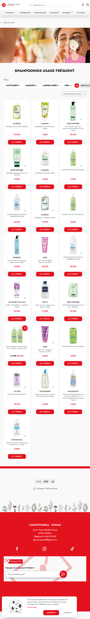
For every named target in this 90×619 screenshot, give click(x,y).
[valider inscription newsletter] (63, 574)
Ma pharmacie (54, 13)
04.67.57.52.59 (50, 536)
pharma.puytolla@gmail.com (45, 539)
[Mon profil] (83, 4)
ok (77, 85)
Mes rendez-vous (25, 13)
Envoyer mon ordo (40, 13)
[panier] (87, 4)
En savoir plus (32, 607)
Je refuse (67, 612)
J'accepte (51, 612)
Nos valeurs (81, 13)
